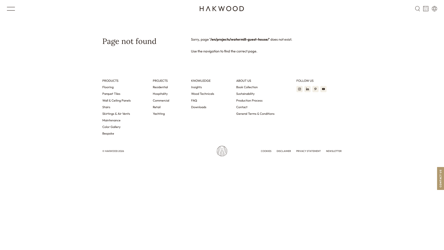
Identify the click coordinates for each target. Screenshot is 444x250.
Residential (160, 87)
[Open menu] (11, 8)
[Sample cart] (425, 8)
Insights (196, 87)
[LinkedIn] (307, 89)
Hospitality (160, 94)
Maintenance (111, 120)
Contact (241, 107)
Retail (157, 107)
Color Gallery (111, 127)
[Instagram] (299, 89)
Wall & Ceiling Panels (116, 100)
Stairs (106, 107)
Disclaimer (284, 151)
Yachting (159, 114)
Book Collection (247, 87)
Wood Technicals (202, 94)
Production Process (249, 100)
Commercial (161, 100)
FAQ (194, 100)
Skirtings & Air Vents (116, 114)
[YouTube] (323, 89)
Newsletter (334, 151)
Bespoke (108, 133)
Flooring (108, 87)
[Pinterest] (315, 89)
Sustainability (245, 94)
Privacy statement (308, 151)
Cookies (266, 151)
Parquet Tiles (111, 94)
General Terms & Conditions (255, 114)
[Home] (221, 8)
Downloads (198, 107)
